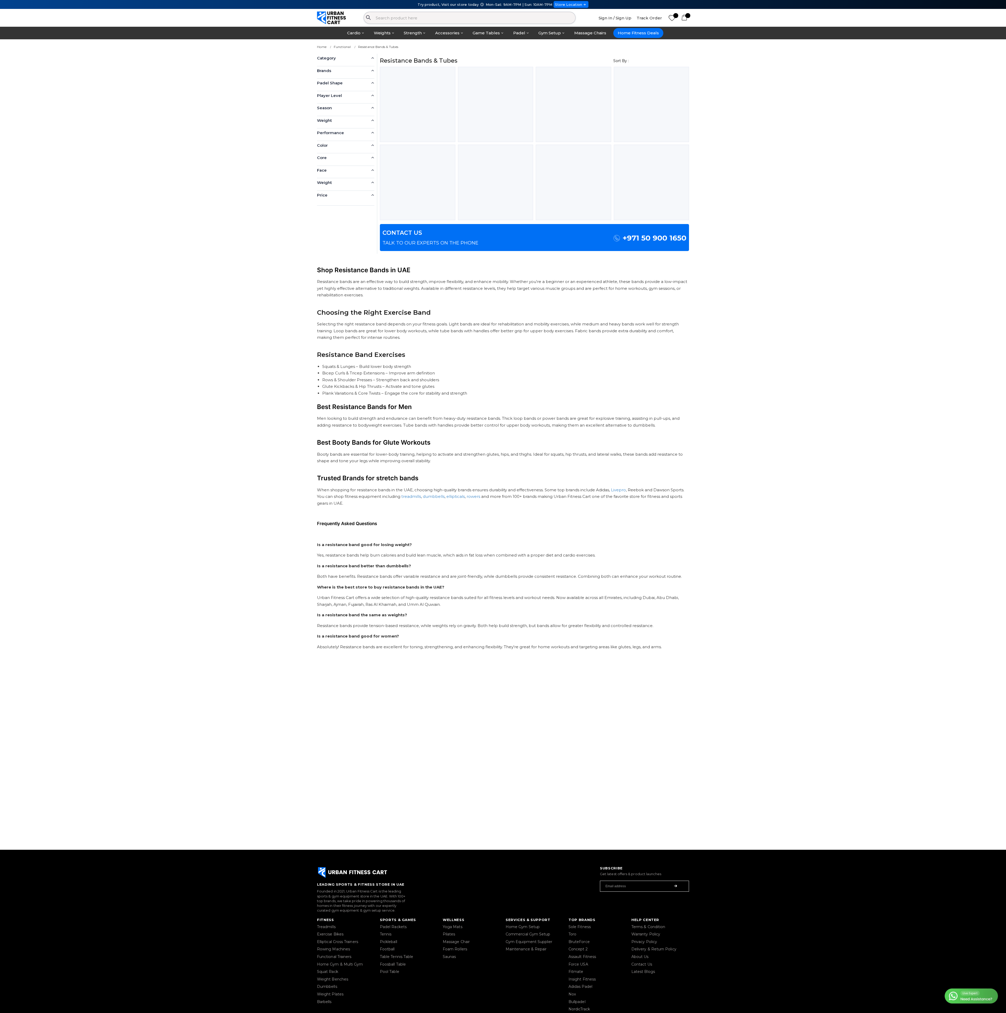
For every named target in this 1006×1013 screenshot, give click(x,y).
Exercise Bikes (330, 934)
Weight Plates (330, 994)
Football (387, 949)
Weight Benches (332, 979)
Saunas (449, 956)
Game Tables (486, 32)
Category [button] (326, 58)
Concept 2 (578, 949)
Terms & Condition (648, 926)
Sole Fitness (579, 926)
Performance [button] (330, 132)
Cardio (353, 32)
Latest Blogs (643, 971)
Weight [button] (324, 120)
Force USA (578, 964)
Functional (342, 47)
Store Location (568, 4)
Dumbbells (327, 986)
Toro (572, 934)
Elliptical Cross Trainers (337, 941)
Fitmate (575, 971)
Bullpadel (577, 1001)
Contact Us (641, 964)
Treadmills (326, 926)
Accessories (447, 32)
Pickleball (388, 941)
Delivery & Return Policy (653, 949)
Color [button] (322, 145)
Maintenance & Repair (526, 949)
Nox (572, 994)
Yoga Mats (452, 926)
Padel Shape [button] (330, 82)
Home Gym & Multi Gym (340, 964)
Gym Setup (549, 32)
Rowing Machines (333, 949)
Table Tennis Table (396, 956)
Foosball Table (393, 964)
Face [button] (322, 170)
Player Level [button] (329, 95)
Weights (382, 32)
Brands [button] (324, 70)
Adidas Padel (580, 986)
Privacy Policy (644, 941)
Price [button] (322, 195)
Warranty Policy (645, 934)
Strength (413, 32)
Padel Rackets (393, 926)
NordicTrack (579, 1009)
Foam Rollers (455, 949)
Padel (519, 32)
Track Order (649, 17)
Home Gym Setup (523, 926)
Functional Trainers (334, 956)
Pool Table (389, 971)
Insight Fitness (582, 979)
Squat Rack (327, 971)
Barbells (324, 1001)
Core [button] (322, 157)
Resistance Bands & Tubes (378, 47)
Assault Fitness (582, 956)
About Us (640, 956)
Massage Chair (456, 941)
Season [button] (324, 107)
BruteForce (579, 941)
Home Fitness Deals (638, 32)
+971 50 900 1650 (654, 237)
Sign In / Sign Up (615, 17)
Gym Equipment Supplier (529, 941)
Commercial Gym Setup (528, 934)
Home (321, 47)
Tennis (385, 934)
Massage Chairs (590, 32)
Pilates (449, 934)
